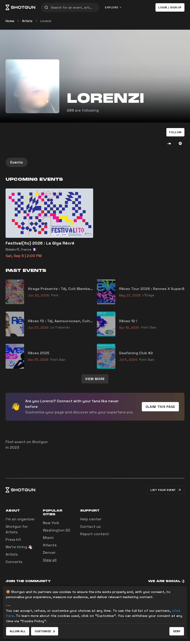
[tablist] (95, 162)
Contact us (90, 526)
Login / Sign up (170, 7)
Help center (90, 519)
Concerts (14, 561)
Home (10, 21)
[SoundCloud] (169, 143)
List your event (163, 490)
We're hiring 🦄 (19, 546)
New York (51, 522)
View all (50, 559)
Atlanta (50, 545)
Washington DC (56, 530)
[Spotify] (180, 143)
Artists (27, 21)
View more (95, 379)
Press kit (13, 539)
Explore (111, 7)
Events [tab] (16, 162)
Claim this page (160, 407)
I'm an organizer (20, 519)
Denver (49, 552)
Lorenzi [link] (45, 21)
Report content (94, 533)
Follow (175, 132)
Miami (48, 537)
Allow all (17, 631)
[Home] (20, 7)
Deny (176, 631)
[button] (175, 132)
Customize (43, 631)
